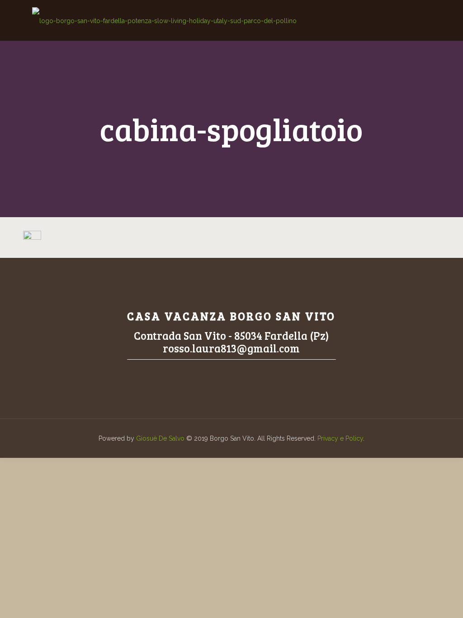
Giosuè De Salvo (160, 438)
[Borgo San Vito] (164, 20)
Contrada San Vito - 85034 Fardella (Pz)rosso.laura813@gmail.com (231, 342)
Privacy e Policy (340, 438)
